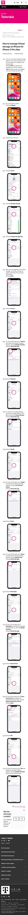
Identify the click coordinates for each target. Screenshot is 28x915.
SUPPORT (3, 7)
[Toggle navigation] (22, 7)
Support (3, 13)
